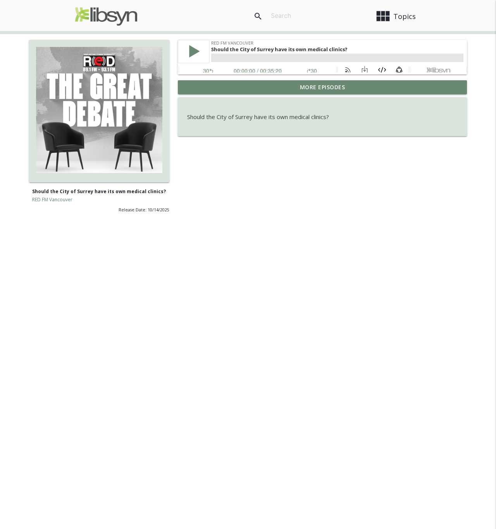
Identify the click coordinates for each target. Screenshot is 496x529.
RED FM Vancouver (52, 199)
